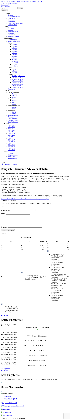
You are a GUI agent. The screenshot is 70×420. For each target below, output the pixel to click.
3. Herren (14, 48)
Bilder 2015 (11, 143)
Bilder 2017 (11, 140)
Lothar (3, 164)
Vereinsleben (11, 21)
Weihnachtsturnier (13, 115)
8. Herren (14, 56)
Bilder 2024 (11, 128)
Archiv (14, 97)
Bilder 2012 (11, 148)
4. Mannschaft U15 (17, 86)
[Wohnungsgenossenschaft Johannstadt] (12, 406)
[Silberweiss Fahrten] (7, 415)
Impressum (7, 396)
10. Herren (15, 59)
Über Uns (11, 28)
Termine (10, 15)
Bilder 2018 (11, 138)
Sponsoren (11, 33)
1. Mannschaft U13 (17, 87)
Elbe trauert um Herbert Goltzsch (15, 199)
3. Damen (14, 72)
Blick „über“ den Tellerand (16, 23)
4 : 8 (37, 329)
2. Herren (14, 46)
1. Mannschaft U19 (17, 77)
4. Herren (14, 49)
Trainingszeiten (12, 158)
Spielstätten (11, 156)
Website (3, 213)
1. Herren (14, 44)
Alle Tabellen (4, 370)
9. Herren (14, 58)
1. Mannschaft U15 (17, 81)
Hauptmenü (4, 10)
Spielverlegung (39, 199)
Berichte (14, 95)
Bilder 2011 (11, 150)
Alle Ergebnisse (5, 368)
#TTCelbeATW (12, 25)
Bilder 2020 (11, 135)
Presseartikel (11, 35)
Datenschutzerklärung (10, 398)
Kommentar (4, 227)
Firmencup (11, 117)
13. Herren (15, 64)
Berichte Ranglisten (11, 164)
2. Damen (14, 71)
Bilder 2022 (11, 132)
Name (3, 207)
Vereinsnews (11, 20)
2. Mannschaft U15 (17, 82)
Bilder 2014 (11, 145)
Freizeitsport (11, 89)
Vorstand (10, 30)
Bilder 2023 (11, 130)
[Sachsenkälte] (5, 409)
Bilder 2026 (11, 125)
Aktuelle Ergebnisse (14, 16)
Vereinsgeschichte (13, 31)
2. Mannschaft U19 (17, 79)
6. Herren (14, 53)
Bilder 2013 (11, 146)
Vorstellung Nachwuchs (18, 76)
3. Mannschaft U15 (17, 84)
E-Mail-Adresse (6, 210)
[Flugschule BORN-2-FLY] (9, 403)
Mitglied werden (13, 155)
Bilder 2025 (11, 127)
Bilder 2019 (11, 136)
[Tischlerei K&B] (6, 412)
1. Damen (14, 69)
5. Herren (14, 51)
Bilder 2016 (11, 141)
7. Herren (14, 54)
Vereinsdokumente (13, 36)
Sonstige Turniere (13, 122)
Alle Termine (4, 315)
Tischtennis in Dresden (11, 400)
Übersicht (14, 94)
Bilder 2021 (11, 133)
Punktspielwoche (13, 18)
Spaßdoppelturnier (13, 120)
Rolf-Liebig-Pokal (13, 118)
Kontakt (10, 153)
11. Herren (15, 61)
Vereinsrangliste (12, 39)
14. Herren (15, 66)
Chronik (14, 107)
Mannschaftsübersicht (14, 41)
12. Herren (15, 62)
